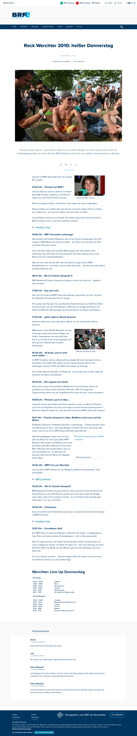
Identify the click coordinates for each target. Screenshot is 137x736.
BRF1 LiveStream (43, 479)
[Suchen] (121, 27)
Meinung (69, 27)
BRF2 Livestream (85, 3)
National (35, 27)
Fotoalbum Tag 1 (43, 227)
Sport (60, 27)
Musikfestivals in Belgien (61, 61)
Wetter (110, 3)
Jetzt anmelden (117, 715)
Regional (24, 27)
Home (14, 27)
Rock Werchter (79, 61)
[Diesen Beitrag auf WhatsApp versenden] (76, 164)
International (48, 27)
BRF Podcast (96, 3)
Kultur (79, 27)
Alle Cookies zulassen (44, 732)
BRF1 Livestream (69, 3)
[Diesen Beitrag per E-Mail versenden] (61, 164)
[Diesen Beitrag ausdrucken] (66, 164)
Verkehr (119, 3)
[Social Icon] (126, 3)
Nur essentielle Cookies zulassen (22, 732)
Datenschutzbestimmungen (21, 729)
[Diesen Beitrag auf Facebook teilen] (71, 164)
